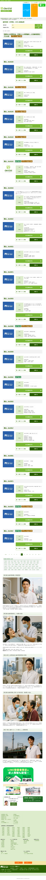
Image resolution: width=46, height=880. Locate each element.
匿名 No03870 (8, 506)
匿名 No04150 (8, 61)
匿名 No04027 (8, 219)
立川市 (13, 564)
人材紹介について (28, 862)
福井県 (13, 831)
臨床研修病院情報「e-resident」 (34, 868)
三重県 (18, 828)
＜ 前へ (5, 554)
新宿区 (15, 561)
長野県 (13, 833)
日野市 (12, 566)
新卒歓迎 (12, 841)
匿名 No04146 (8, 87)
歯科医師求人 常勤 (4, 814)
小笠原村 (37, 569)
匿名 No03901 (8, 455)
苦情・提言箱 (16, 818)
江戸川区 (5, 564)
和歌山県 (18, 836)
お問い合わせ (42, 2)
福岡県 (29, 827)
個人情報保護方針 (16, 815)
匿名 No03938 (8, 351)
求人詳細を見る (29, 50)
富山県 (13, 828)
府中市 (27, 564)
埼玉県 (8, 831)
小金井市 (5, 566)
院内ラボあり (13, 846)
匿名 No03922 (8, 401)
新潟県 (13, 827)
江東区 (28, 561)
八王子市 (9, 564)
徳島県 (24, 833)
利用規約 (15, 814)
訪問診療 (2, 846)
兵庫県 (18, 833)
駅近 (2, 852)
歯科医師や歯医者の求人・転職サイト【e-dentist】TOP (10, 18)
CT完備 (12, 845)
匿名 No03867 (8, 531)
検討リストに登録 (22, 54)
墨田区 (25, 561)
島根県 (24, 828)
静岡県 (13, 836)
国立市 (23, 566)
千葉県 (8, 832)
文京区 (18, 561)
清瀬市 (37, 566)
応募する (36, 54)
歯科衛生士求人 (4, 816)
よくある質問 (35, 2)
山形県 (3, 833)
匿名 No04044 (8, 188)
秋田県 (3, 832)
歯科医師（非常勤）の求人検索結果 (26, 18)
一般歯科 (2, 840)
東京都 (8, 833)
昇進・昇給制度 (26, 840)
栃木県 (8, 828)
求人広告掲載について (5, 822)
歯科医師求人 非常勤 (4, 815)
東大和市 (33, 566)
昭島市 (30, 564)
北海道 (3, 827)
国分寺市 (20, 566)
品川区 (31, 561)
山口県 (24, 832)
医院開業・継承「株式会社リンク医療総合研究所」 (9, 869)
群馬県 (8, 827)
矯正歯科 (2, 844)
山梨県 (13, 832)
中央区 (9, 561)
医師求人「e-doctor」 (23, 868)
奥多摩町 (5, 569)
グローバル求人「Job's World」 (6, 871)
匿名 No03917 (8, 428)
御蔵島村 (26, 569)
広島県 (24, 831)
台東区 (21, 561)
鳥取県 (24, 827)
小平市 (9, 566)
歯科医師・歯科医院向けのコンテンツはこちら (32, 799)
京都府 (18, 831)
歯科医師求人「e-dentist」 (14, 868)
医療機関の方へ (27, 2)
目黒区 (34, 561)
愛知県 (18, 827)
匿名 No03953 (8, 298)
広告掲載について (19, 862)
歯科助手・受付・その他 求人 (6, 819)
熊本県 (29, 831)
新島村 (16, 569)
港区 (12, 561)
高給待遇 (25, 841)
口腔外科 (2, 845)
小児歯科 (2, 841)
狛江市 (30, 566)
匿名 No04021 (8, 246)
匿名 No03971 (8, 272)
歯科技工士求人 (4, 818)
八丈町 (30, 569)
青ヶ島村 (33, 569)
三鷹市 (20, 564)
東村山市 (16, 566)
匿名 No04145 (8, 111)
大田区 (38, 561)
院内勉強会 (26, 852)
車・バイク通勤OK (4, 853)
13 (35, 554)
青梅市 (23, 564)
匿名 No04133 (8, 137)
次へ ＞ (39, 554)
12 (32, 554)
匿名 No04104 (8, 161)
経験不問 (12, 840)
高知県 (24, 837)
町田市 (36, 564)
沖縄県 (29, 836)
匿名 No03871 (8, 481)
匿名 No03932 (8, 377)
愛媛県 (24, 836)
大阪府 (18, 832)
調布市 (33, 564)
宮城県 (3, 831)
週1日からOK (13, 849)
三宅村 (23, 569)
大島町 (9, 569)
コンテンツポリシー (17, 816)
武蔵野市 (16, 564)
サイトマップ (16, 823)
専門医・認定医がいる (14, 844)
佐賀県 (29, 828)
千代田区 (5, 561)
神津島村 (19, 569)
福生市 (27, 566)
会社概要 (15, 820)
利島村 (12, 569)
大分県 (29, 832)
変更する (38, 25)
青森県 (3, 828)
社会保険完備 (37, 840)
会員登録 (2, 821)
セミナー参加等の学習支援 (28, 853)
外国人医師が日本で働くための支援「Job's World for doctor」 (30, 869)
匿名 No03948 (8, 326)
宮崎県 (29, 833)
